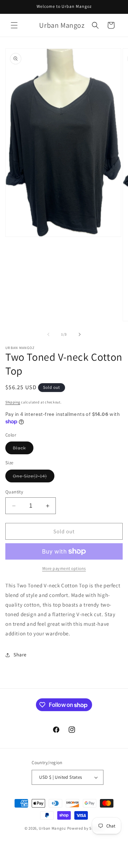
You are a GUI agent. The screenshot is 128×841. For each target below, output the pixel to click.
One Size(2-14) (33, 477)
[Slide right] (79, 334)
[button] (14, 25)
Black (23, 449)
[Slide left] (48, 334)
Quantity (14, 492)
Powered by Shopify (85, 828)
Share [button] (20, 654)
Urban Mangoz (52, 828)
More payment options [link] (64, 568)
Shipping (12, 402)
